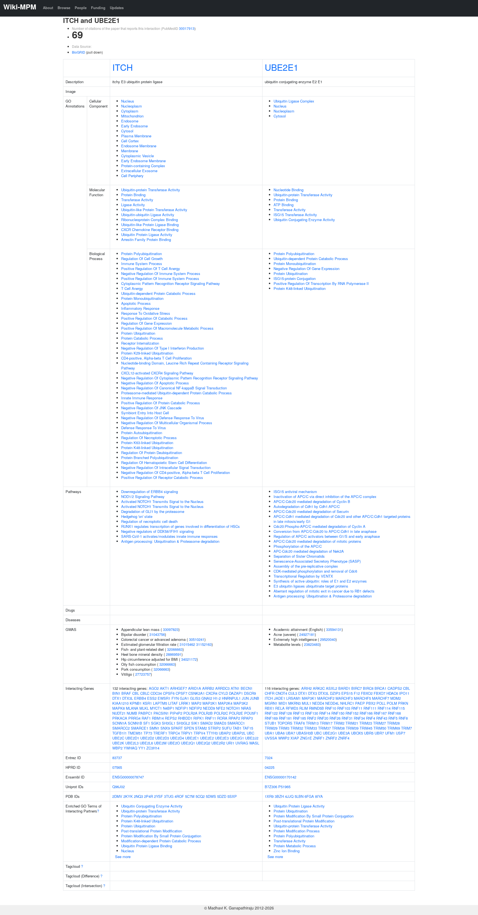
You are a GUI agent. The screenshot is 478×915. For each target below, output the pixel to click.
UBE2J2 (251, 738)
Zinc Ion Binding (287, 850)
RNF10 (330, 708)
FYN (175, 698)
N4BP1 (168, 708)
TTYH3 (212, 733)
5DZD (221, 796)
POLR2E (236, 713)
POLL (381, 703)
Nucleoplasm (131, 106)
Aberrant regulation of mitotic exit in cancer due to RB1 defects (324, 591)
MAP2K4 (225, 703)
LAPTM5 (160, 703)
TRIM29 (271, 728)
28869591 (173, 654)
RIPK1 (198, 718)
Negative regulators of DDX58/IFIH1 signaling (157, 531)
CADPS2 (395, 688)
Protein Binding (133, 194)
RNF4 (370, 718)
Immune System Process (141, 263)
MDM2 (395, 698)
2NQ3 (138, 796)
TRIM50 (379, 728)
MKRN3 (294, 703)
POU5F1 (251, 713)
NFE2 (220, 708)
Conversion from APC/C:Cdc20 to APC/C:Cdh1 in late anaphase (325, 531)
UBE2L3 (132, 743)
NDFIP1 (181, 708)
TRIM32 (296, 728)
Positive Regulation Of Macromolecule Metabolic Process (167, 328)
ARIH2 (306, 688)
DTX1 (116, 698)
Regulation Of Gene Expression (146, 323)
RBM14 (158, 718)
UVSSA (271, 738)
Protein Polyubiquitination (141, 253)
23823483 (311, 644)
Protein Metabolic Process (295, 845)
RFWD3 (292, 708)
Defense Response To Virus (143, 427)
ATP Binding (283, 204)
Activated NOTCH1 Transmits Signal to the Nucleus (162, 501)
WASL (254, 743)
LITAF (173, 703)
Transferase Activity (137, 199)
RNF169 (271, 718)
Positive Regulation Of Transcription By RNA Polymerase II (321, 283)
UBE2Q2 (203, 743)
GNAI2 (206, 698)
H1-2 (217, 698)
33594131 (334, 629)
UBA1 (269, 733)
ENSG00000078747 (128, 777)
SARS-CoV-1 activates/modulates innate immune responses (169, 536)
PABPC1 (145, 713)
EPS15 (347, 693)
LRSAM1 (293, 698)
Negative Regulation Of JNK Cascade (151, 407)
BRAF (126, 693)
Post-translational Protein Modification (151, 830)
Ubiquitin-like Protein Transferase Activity (154, 209)
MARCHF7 (380, 698)
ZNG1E (306, 738)
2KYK (128, 796)
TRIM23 (365, 723)
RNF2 (311, 718)
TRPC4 (174, 733)
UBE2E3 (222, 738)
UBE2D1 (132, 738)
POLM (392, 703)
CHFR (269, 693)
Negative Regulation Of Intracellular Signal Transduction (166, 467)
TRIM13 (312, 723)
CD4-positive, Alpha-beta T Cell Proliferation (156, 358)
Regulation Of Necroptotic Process (149, 437)
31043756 (157, 634)
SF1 (146, 723)
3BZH (279, 796)
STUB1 (270, 723)
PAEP (360, 703)
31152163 (204, 644)
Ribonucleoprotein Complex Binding (149, 219)
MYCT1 (156, 708)
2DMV (117, 796)
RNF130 (311, 713)
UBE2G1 (237, 738)
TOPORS (284, 723)
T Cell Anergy (132, 288)
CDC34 (156, 693)
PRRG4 (134, 718)
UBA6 (280, 733)
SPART (177, 728)
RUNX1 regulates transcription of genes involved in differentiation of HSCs (180, 526)
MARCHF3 (344, 698)
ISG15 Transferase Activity (295, 214)
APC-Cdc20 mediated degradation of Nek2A (309, 551)
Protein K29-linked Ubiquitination (147, 353)
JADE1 (279, 698)
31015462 (187, 644)
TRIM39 (352, 728)
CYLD (223, 693)
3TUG (168, 796)
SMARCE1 (139, 728)
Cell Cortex (130, 140)
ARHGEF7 (178, 688)
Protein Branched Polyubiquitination (149, 457)
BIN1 (116, 693)
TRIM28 (393, 723)
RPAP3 (247, 718)
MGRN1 (271, 703)
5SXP (232, 796)
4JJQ (289, 796)
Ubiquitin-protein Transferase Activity (150, 189)
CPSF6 (169, 693)
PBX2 (370, 703)
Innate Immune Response (141, 397)
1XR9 (269, 796)
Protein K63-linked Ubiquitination (147, 442)
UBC (250, 733)
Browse (64, 7)
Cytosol (127, 130)
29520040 (328, 639)
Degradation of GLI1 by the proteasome (152, 511)
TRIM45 (366, 728)
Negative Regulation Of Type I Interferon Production (162, 348)
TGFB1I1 (119, 733)
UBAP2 (225, 733)
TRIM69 (393, 728)
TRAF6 (299, 723)
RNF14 (324, 713)
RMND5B (316, 708)
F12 (357, 693)
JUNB (254, 698)
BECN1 (247, 688)
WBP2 (117, 748)
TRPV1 (187, 733)
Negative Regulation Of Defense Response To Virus (162, 417)
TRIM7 (406, 728)
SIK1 (195, 723)
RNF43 (381, 718)
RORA (222, 718)
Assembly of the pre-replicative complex (306, 566)
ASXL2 (331, 688)
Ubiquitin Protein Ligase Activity (146, 234)
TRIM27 (379, 723)
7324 (268, 757)
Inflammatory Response (140, 308)
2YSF (158, 796)
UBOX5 (357, 733)
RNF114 (384, 708)
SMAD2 (206, 723)
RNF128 (285, 713)
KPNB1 (136, 703)
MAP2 (196, 703)
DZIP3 (335, 693)
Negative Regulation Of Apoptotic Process (155, 383)
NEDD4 (318, 703)
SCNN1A (119, 723)
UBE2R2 (218, 743)
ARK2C (319, 688)
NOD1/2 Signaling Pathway (143, 496)
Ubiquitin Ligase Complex (294, 101)
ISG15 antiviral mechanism (295, 491)
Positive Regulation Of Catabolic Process (154, 318)
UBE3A (344, 733)
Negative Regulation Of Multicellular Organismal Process (166, 422)
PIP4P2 (176, 713)
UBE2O (174, 743)
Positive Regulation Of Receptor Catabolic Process (162, 477)
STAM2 (201, 728)
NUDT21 (119, 713)
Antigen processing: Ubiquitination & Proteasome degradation (170, 541)
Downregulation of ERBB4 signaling (149, 491)
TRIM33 (310, 728)
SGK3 (156, 723)
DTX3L (127, 698)
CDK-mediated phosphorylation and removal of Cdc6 (315, 571)
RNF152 (351, 713)
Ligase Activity (133, 204)
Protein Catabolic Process (142, 338)
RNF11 (210, 718)
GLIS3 (195, 698)
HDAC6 (392, 693)
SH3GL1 (168, 723)
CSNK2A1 (196, 693)
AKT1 (164, 688)
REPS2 (171, 718)
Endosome (129, 121)
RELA (280, 708)
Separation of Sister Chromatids (299, 556)
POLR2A (190, 713)
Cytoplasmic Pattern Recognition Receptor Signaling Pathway (170, 283)
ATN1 (235, 688)
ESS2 (152, 698)
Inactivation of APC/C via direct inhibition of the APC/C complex (325, 496)
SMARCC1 (236, 723)
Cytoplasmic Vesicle (137, 155)
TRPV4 (199, 733)
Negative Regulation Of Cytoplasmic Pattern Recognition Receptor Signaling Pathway (189, 378)
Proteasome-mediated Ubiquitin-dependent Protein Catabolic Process (176, 392)
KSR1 (147, 703)
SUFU (227, 728)
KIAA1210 (120, 703)
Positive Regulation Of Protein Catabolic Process (160, 402)
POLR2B (206, 713)
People (81, 7)
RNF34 (359, 718)
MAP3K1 (309, 698)
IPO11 (404, 693)
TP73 (148, 733)
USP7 (400, 733)
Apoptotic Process (136, 303)
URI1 (230, 743)
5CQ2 (200, 796)
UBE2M (160, 743)
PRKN (403, 703)
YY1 (141, 748)
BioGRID (78, 52)
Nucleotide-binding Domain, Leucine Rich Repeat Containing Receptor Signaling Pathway (184, 365)
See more (123, 856)
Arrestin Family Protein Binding (146, 239)
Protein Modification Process (297, 830)
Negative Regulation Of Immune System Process (160, 273)
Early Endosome (134, 126)
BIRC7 (356, 688)
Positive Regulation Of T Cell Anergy (150, 268)
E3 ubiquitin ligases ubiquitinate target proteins (311, 586)
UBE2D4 (177, 738)
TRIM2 (339, 723)
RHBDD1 (185, 718)
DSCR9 (250, 693)
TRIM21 (351, 723)
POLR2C (221, 713)
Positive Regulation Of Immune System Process (160, 278)
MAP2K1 (209, 703)
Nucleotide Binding (288, 189)
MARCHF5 (362, 698)
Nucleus (127, 101)
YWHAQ (130, 748)
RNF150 (337, 713)
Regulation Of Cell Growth (142, 258)
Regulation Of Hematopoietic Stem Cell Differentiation (164, 462)
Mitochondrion (132, 116)
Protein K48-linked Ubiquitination (147, 447)
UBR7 (379, 733)
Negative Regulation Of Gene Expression (306, 268)
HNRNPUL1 (231, 698)
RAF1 (146, 718)
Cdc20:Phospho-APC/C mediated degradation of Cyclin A (319, 526)
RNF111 (369, 708)
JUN (245, 698)
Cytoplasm (129, 111)
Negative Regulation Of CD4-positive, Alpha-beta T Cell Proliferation (175, 472)
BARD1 (344, 688)
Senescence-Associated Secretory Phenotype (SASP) (317, 561)
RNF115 (398, 708)
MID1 (283, 703)
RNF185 (299, 718)
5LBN (299, 796)
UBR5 (368, 733)
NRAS (246, 708)
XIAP (294, 738)
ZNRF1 (318, 738)
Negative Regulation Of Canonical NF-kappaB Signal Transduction (174, 387)
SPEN (189, 728)
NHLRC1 (347, 703)
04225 (269, 767)
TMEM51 (135, 733)
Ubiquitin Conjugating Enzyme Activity (304, 219)
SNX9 (165, 728)
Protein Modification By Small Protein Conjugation (161, 835)
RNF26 (335, 718)
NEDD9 (209, 708)
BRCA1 (380, 688)
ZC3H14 (152, 748)
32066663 (175, 649)
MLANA (132, 708)
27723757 (143, 674)
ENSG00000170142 (280, 777)
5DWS (211, 796)
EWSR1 (164, 698)
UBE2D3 (162, 738)
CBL (135, 693)
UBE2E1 (281, 67)
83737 (117, 757)
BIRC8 (368, 688)
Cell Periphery (132, 175)
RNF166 (366, 713)
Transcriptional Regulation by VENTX (303, 576)
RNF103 (343, 708)
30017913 (186, 28)
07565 (117, 767)
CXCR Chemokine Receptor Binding (149, 229)
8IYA (319, 796)
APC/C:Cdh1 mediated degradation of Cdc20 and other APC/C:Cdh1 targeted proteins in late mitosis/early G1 (342, 519)
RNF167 (380, 713)
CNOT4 (281, 693)
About (48, 7)
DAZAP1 (236, 693)
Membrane (129, 150)
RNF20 (322, 718)
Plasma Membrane (136, 135)
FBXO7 (379, 693)
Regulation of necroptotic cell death (149, 521)
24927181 (307, 634)
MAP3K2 (240, 703)
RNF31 (347, 718)
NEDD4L (332, 703)
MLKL (144, 708)
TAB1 (237, 728)
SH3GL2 (183, 723)
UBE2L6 (146, 743)
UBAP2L (239, 733)
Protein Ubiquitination (138, 333)
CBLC (144, 693)
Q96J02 (118, 786)
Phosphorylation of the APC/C (298, 546)
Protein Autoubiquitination (141, 432)
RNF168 (394, 713)
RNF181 (285, 718)
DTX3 (312, 693)
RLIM (303, 708)
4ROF (179, 796)
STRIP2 (214, 728)
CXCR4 (211, 693)
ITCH (122, 67)
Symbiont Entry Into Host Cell (145, 412)
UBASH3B (304, 733)
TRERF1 (160, 733)
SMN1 (154, 728)
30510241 (196, 639)
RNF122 (271, 713)
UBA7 (290, 733)
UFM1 (390, 733)
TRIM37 (324, 728)
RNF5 (393, 718)
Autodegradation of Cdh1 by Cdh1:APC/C (307, 506)
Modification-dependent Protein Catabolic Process (161, 840)
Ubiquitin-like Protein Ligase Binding (150, 224)
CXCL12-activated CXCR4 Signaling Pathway (157, 373)
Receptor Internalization (140, 343)
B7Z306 (271, 786)
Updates (117, 7)
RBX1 (269, 708)
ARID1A (194, 688)
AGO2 (154, 688)
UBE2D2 (147, 738)
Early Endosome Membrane (143, 160)
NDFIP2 (195, 708)
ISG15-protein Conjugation (295, 278)
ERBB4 (140, 698)
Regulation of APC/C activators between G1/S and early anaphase (327, 536)
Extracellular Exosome (139, 170)
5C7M (189, 796)
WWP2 (283, 738)
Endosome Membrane (138, 145)
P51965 (284, 786)
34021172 (189, 659)
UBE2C (118, 738)
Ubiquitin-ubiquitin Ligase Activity (147, 214)
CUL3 (292, 693)
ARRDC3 (222, 688)
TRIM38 (338, 728)
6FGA (309, 796)
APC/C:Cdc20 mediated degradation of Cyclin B (312, 501)
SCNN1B (135, 723)
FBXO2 (367, 693)
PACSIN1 (161, 713)
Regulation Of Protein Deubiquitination (151, 452)
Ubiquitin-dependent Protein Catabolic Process (158, 293)
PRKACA (119, 718)
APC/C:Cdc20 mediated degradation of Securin (311, 511)
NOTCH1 (233, 708)
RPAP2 (234, 718)
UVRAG (241, 743)
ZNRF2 (331, 738)
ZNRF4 (343, 738)
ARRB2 (208, 688)
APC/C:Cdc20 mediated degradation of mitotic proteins (317, 541)
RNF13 (298, 713)
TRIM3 (284, 728)
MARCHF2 (325, 698)
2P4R (148, 796)
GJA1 (184, 698)
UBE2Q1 (188, 743)
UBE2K (118, 743)
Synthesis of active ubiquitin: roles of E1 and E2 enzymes (320, 581)
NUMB (132, 713)
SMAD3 (220, 723)
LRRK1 (184, 703)
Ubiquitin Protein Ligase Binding (146, 845)
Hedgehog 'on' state (136, 516)
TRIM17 (326, 723)
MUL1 (306, 703)
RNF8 (403, 718)
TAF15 (248, 728)
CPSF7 (181, 693)
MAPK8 (118, 708)
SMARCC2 (121, 728)
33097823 (170, 629)
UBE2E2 (207, 738)
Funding (98, 7)
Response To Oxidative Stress (145, 313)
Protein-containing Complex (143, 165)
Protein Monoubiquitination (142, 298)
